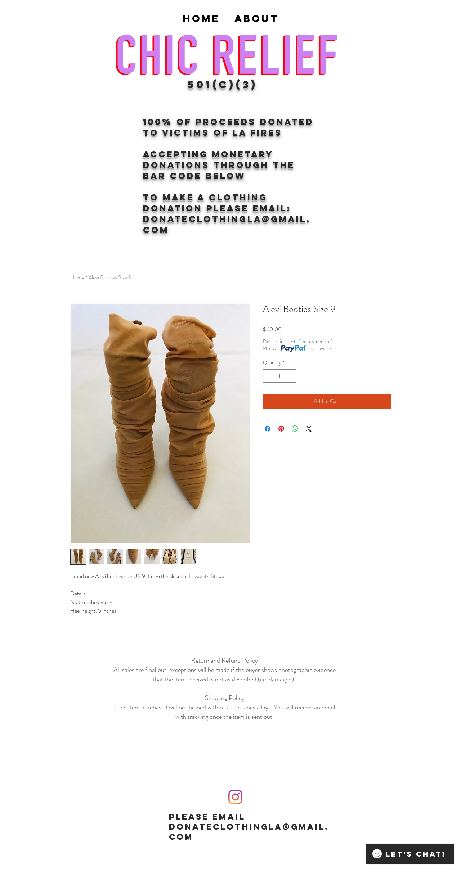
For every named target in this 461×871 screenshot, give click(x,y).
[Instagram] (235, 797)
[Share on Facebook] (267, 428)
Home (77, 277)
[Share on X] (308, 428)
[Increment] (290, 376)
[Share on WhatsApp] (295, 428)
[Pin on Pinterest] (281, 428)
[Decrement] (268, 376)
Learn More (319, 348)
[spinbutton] (279, 376)
